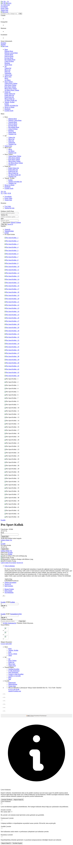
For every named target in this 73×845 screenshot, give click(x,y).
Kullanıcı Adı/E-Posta (7, 211)
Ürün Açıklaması (10, 566)
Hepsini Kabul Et (18, 799)
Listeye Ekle (5, 562)
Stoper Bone (8, 65)
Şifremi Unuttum (16, 222)
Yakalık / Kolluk (9, 102)
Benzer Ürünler (9, 589)
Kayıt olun (22, 621)
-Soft (28, 715)
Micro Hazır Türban (11, 88)
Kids (9, 652)
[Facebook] (6, 634)
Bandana (7, 63)
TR (4, 3)
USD (4, 5)
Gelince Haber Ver (6, 540)
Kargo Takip (4, 8)
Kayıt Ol (10, 224)
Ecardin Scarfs (9, 110)
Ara (20, 13)
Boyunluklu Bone (10, 59)
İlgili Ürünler (8, 591)
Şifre (2, 218)
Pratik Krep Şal (9, 97)
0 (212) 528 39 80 (6, 644)
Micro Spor (8, 76)
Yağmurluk (8, 73)
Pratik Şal (7, 92)
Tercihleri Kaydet (17, 843)
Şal (5, 66)
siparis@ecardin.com (14, 691)
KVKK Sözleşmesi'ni (9, 623)
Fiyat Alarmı (12, 562)
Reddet (49, 794)
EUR (8, 5)
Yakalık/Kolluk (9, 231)
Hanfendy (8, 109)
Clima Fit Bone (9, 61)
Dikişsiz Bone (9, 51)
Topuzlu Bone (9, 54)
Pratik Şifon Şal (9, 95)
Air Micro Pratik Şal (11, 100)
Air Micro (8, 80)
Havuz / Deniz (12, 654)
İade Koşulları (9, 586)
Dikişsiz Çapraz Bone (11, 53)
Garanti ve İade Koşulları (15, 674)
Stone (10, 655)
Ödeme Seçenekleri (10, 582)
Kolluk (7, 104)
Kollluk (12, 602)
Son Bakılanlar (9, 592)
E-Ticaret (32, 715)
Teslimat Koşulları (13, 669)
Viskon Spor (8, 75)
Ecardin (3, 520)
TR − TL (6, 1)
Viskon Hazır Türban (11, 83)
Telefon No (4, 215)
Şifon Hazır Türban (10, 85)
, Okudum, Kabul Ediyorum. (18, 623)
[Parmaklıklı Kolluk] (4, 612)
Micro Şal (7, 70)
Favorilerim (4, 6)
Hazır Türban (9, 81)
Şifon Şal (7, 71)
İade (9, 679)
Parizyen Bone (9, 56)
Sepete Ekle (5, 536)
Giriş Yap (4, 224)
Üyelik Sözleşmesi (13, 671)
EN (10, 3)
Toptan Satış (4, 10)
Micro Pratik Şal (9, 98)
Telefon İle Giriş (9, 208)
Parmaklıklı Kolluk (16, 614)
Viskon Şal (8, 68)
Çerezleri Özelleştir (7, 799)
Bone (6, 49)
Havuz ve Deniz (9, 107)
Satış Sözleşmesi (13, 672)
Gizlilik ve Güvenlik (14, 676)
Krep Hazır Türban (10, 87)
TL (2, 5)
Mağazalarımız (12, 684)
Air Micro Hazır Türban (12, 90)
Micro (6, 78)
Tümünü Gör (12, 134)
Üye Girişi (8, 206)
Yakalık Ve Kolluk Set (11, 105)
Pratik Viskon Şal (10, 93)
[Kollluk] (4, 600)
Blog (9, 677)
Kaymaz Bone (9, 58)
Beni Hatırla (7, 222)
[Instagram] (6, 630)
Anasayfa (7, 229)
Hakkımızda (12, 682)
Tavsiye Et (20, 562)
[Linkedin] (6, 639)
